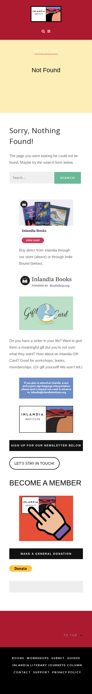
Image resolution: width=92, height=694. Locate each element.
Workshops (38, 658)
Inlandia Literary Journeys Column (47, 665)
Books (18, 658)
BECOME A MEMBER (45, 483)
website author (46, 683)
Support (41, 672)
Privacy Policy (66, 672)
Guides (73, 658)
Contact (22, 672)
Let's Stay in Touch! (34, 463)
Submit (58, 658)
